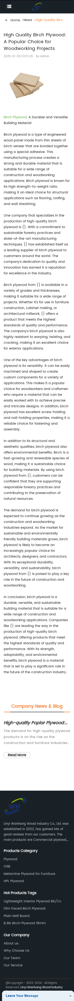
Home (15, 20)
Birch (8, 117)
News (27, 20)
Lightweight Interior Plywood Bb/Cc (32, 901)
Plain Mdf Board (17, 915)
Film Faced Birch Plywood (24, 908)
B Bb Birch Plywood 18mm (25, 923)
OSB (7, 866)
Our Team (12, 958)
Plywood (20, 117)
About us (11, 943)
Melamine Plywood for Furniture (29, 873)
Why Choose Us (16, 950)
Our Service (13, 965)
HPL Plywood (14, 881)
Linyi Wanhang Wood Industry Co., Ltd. (34, 989)
